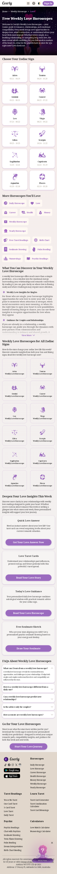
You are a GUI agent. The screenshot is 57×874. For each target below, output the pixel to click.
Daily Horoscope (37, 764)
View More (27, 335)
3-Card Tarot (9, 807)
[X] (16, 765)
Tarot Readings (13, 793)
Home (4, 11)
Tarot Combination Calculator (38, 805)
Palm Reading (10, 842)
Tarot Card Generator (39, 800)
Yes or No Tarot (10, 800)
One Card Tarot (10, 803)
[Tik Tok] (5, 765)
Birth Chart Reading (12, 850)
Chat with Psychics (12, 831)
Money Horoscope (38, 780)
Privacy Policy (27, 861)
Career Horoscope (38, 772)
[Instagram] (12, 765)
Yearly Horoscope (37, 787)
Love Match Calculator (40, 827)
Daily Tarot (8, 815)
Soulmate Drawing (12, 835)
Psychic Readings (11, 827)
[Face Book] (9, 765)
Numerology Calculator (40, 831)
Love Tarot (8, 811)
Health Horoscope (38, 776)
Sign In (48, 3)
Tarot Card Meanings (39, 810)
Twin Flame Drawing (13, 838)
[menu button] (28, 3)
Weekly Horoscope (19, 11)
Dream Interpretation (13, 846)
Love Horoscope (37, 768)
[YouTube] (20, 765)
